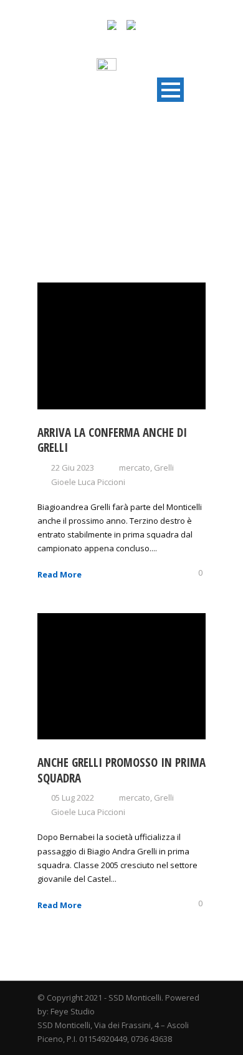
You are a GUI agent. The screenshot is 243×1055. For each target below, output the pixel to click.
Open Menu (170, 90)
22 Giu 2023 (72, 467)
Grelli (164, 467)
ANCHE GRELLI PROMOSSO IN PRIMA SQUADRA (121, 770)
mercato (134, 467)
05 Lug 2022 (72, 797)
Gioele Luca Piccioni (88, 482)
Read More (59, 574)
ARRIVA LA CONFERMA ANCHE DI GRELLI (112, 440)
